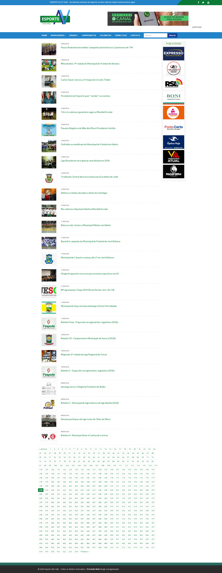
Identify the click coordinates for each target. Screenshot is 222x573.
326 (88, 510)
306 (88, 506)
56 (74, 457)
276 (147, 498)
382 (64, 523)
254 (135, 494)
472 (123, 539)
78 (65, 461)
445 (82, 535)
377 (153, 519)
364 (76, 519)
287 (93, 502)
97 (40, 465)
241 (58, 494)
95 (148, 461)
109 (108, 465)
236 (147, 490)
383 (70, 523)
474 (135, 539)
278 (40, 502)
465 (82, 539)
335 (141, 510)
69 (138, 457)
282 (64, 502)
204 (76, 486)
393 (129, 523)
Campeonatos (89, 35)
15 (110, 449)
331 (117, 510)
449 (105, 535)
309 (105, 506)
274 (135, 498)
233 (129, 490)
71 (148, 457)
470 (111, 539)
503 (70, 547)
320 (52, 510)
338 (40, 514)
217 (153, 486)
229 (105, 490)
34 (84, 453)
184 (76, 482)
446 (88, 535)
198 (40, 486)
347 (93, 514)
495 (141, 543)
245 (82, 494)
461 (58, 539)
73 (40, 461)
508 (99, 547)
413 (129, 527)
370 (111, 519)
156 (147, 473)
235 (141, 490)
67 (128, 457)
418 (40, 531)
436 (147, 531)
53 (60, 457)
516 (147, 547)
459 (46, 539)
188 (99, 482)
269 (105, 498)
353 (129, 514)
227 (93, 490)
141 (58, 473)
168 (99, 478)
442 (64, 535)
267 (93, 498)
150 (111, 473)
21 (139, 449)
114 (138, 465)
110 (114, 465)
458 (40, 539)
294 (135, 502)
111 (120, 465)
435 (141, 531)
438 (40, 535)
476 (147, 539)
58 (84, 457)
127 (93, 469)
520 (52, 551)
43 (128, 453)
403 (70, 527)
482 (64, 543)
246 (88, 494)
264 (76, 498)
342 (64, 514)
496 (147, 543)
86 (104, 461)
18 (125, 449)
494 (135, 543)
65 (118, 457)
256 (147, 494)
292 (123, 502)
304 (76, 506)
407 (93, 527)
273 (129, 498)
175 (141, 478)
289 (105, 502)
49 (40, 457)
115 (144, 465)
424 (76, 531)
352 (123, 514)
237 (153, 490)
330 (111, 510)
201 (58, 486)
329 (105, 510)
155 (141, 473)
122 (64, 469)
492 (123, 543)
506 (88, 547)
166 (88, 478)
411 (117, 527)
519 (46, 551)
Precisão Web (93, 569)
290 (111, 502)
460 (52, 539)
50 (45, 457)
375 (141, 519)
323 (70, 510)
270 (111, 498)
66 (123, 457)
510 (111, 547)
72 (152, 457)
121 (58, 469)
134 (135, 469)
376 (147, 519)
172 (123, 478)
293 (129, 502)
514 (135, 547)
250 (111, 494)
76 (55, 461)
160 (52, 478)
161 (58, 478)
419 (46, 531)
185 (82, 482)
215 (141, 486)
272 (123, 498)
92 (133, 461)
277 (153, 498)
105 (84, 465)
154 (135, 473)
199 (46, 486)
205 (82, 486)
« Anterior (43, 449)
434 (135, 531)
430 (111, 531)
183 (70, 482)
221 (58, 490)
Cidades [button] (73, 35)
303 (70, 506)
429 (105, 531)
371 (117, 519)
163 (70, 478)
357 (153, 514)
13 (100, 449)
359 (46, 519)
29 (60, 453)
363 (70, 519)
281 (58, 502)
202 (64, 486)
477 (153, 539)
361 (58, 519)
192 (123, 482)
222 (64, 490)
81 (79, 461)
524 (76, 551)
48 (152, 453)
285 (82, 502)
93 (138, 461)
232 (123, 490)
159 (46, 478)
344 (76, 514)
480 (52, 543)
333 (129, 510)
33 (79, 453)
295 (141, 502)
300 (52, 506)
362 (64, 519)
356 (147, 514)
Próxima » (85, 551)
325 (82, 510)
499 (46, 547)
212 (123, 486)
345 (82, 514)
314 (135, 506)
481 (58, 543)
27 (50, 453)
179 (46, 482)
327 (93, 510)
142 (64, 473)
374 (135, 519)
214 (135, 486)
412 (123, 527)
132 (123, 469)
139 (46, 473)
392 (123, 523)
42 (123, 453)
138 (40, 473)
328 (99, 510)
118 (40, 469)
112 (126, 465)
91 (128, 461)
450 (111, 535)
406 (88, 527)
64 (113, 457)
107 (96, 465)
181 (58, 482)
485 (82, 543)
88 (113, 461)
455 (141, 535)
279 (46, 502)
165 (82, 478)
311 (117, 506)
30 (65, 453)
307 (93, 506)
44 (133, 453)
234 (135, 490)
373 (129, 519)
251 (117, 494)
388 (99, 523)
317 (153, 506)
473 (129, 539)
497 (153, 543)
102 (67, 465)
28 (55, 453)
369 (105, 519)
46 (143, 453)
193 (129, 482)
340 (52, 514)
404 (76, 527)
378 (40, 523)
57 (79, 457)
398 (40, 527)
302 (64, 506)
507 (93, 547)
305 (82, 506)
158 (40, 478)
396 (147, 523)
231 (117, 490)
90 (123, 461)
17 (120, 449)
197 (153, 482)
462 (64, 539)
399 (46, 527)
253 (129, 494)
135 (141, 469)
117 (155, 465)
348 (99, 514)
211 (117, 486)
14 (105, 449)
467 (93, 539)
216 (147, 486)
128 (99, 469)
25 (40, 453)
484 (76, 543)
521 (58, 551)
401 (58, 527)
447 (93, 535)
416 (147, 527)
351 (117, 514)
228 (99, 490)
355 (141, 514)
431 (117, 531)
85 (99, 461)
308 (99, 506)
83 (89, 461)
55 (69, 457)
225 (82, 490)
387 (93, 523)
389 (105, 523)
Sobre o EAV (121, 35)
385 (82, 523)
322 (64, 510)
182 (64, 482)
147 (93, 473)
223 (70, 490)
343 (70, 514)
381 (58, 523)
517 (153, 547)
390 (111, 523)
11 (91, 449)
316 (147, 506)
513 (129, 547)
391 (117, 523)
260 (52, 498)
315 (141, 506)
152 (123, 473)
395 (141, 523)
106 (90, 465)
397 (153, 523)
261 (58, 498)
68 (133, 457)
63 (109, 457)
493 (129, 543)
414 (135, 527)
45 (138, 453)
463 (70, 539)
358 (40, 519)
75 (50, 461)
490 (111, 543)
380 (52, 523)
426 (88, 531)
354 (135, 514)
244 (76, 494)
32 (74, 453)
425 (82, 531)
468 (99, 539)
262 (64, 498)
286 (88, 502)
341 (58, 514)
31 (69, 453)
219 (46, 490)
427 (93, 531)
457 (153, 535)
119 (46, 469)
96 (152, 461)
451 (117, 535)
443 (70, 535)
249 (105, 494)
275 (141, 498)
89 (118, 461)
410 (111, 527)
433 (129, 531)
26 (45, 453)
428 (99, 531)
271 (117, 498)
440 (52, 535)
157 (153, 473)
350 (111, 514)
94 (143, 461)
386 (88, 523)
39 (109, 453)
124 (76, 469)
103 (73, 465)
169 (105, 478)
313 (129, 506)
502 (64, 547)
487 (93, 543)
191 (117, 482)
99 (50, 465)
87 (109, 461)
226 (88, 490)
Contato (135, 35)
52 (55, 457)
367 (93, 519)
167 (93, 478)
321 (58, 510)
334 (135, 510)
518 (40, 551)
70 (143, 457)
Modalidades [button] (57, 35)
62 (104, 457)
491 (117, 543)
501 (58, 547)
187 (93, 482)
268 (99, 498)
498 (40, 547)
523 (70, 551)
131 (117, 469)
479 (46, 543)
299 (46, 506)
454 (135, 535)
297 (153, 502)
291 (117, 502)
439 (46, 535)
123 (70, 469)
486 (88, 543)
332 (123, 510)
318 (40, 510)
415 (141, 527)
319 (46, 510)
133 (129, 469)
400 (52, 527)
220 (52, 490)
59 (89, 457)
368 (99, 519)
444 (76, 535)
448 (99, 535)
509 (105, 547)
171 (117, 478)
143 (70, 473)
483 (70, 543)
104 (79, 465)
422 (64, 531)
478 (40, 543)
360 (52, 519)
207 (93, 486)
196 (147, 482)
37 (99, 453)
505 (82, 547)
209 (105, 486)
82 (84, 461)
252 (123, 494)
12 (96, 449)
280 (52, 502)
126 (88, 469)
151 (117, 473)
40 (113, 453)
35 (89, 453)
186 (88, 482)
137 (153, 469)
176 (147, 478)
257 (153, 494)
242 (64, 494)
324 (76, 510)
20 (135, 449)
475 (141, 539)
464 (76, 539)
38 (104, 453)
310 (111, 506)
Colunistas (105, 35)
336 (147, 510)
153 (129, 473)
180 (52, 482)
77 (60, 461)
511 (117, 547)
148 (99, 473)
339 (46, 514)
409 (105, 527)
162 (64, 478)
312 (123, 506)
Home (44, 35)
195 (141, 482)
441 (58, 535)
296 (147, 502)
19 (130, 449)
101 (61, 465)
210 (111, 486)
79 (69, 461)
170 (111, 478)
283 (70, 502)
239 (46, 494)
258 (40, 498)
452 (123, 535)
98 (45, 465)
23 (149, 449)
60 (94, 457)
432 (123, 531)
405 (82, 527)
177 (153, 478)
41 (118, 453)
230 (111, 490)
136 (147, 469)
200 (52, 486)
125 (82, 469)
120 (52, 469)
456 (147, 535)
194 (135, 482)
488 (99, 543)
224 (76, 490)
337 (153, 510)
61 (99, 457)
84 (94, 461)
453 (129, 535)
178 (40, 482)
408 (99, 527)
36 (94, 453)
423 (70, 531)
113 (132, 465)
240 (52, 494)
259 (46, 498)
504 (76, 547)
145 (82, 473)
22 (144, 449)
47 (148, 453)
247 (93, 494)
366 (88, 519)
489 (105, 543)
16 (115, 449)
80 (74, 461)
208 (99, 486)
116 (149, 465)
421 (58, 531)
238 (40, 494)
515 (141, 547)
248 (99, 494)
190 (111, 482)
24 (154, 449)
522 (64, 551)
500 (52, 547)
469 (105, 539)
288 (99, 502)
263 (70, 498)
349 (105, 514)
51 (50, 457)
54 (65, 457)
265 (82, 498)
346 (88, 514)
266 (88, 498)
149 (105, 473)
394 (135, 523)
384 (76, 523)
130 (111, 469)
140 (52, 473)
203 (70, 486)
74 (45, 461)
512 (123, 547)
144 (76, 473)
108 (102, 465)
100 (55, 465)
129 (105, 469)
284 (76, 502)
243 (70, 494)
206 (88, 486)
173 (129, 478)
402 (64, 527)
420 (52, 531)
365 (82, 519)
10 (86, 449)
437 (153, 531)
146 (88, 473)
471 (117, 539)
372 (123, 519)
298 (40, 506)
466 (88, 539)
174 (135, 478)
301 (58, 506)
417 (153, 527)
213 (129, 486)
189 (105, 482)
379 (46, 523)
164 (76, 478)
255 (141, 494)
